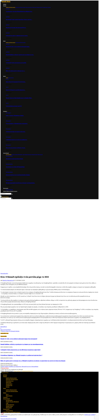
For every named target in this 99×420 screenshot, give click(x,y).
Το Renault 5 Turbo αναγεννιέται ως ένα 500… (16, 62)
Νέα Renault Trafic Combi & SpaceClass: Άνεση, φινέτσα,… (19, 19)
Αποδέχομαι (87, 414)
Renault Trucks (9, 406)
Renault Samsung (10, 404)
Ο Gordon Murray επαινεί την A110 (14, 106)
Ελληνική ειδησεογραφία (12, 379)
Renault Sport (9, 384)
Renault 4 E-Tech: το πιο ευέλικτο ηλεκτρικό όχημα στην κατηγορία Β (19, 339)
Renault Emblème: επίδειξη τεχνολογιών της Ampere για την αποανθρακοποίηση (22, 344)
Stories (7, 387)
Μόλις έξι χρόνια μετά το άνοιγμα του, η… (15, 70)
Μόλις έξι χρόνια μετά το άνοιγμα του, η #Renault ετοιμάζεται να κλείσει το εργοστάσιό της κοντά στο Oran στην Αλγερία (33, 361)
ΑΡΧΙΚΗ (4, 4)
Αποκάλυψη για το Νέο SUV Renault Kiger (15, 166)
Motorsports (9, 407)
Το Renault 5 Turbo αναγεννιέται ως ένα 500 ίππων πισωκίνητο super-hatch (20, 350)
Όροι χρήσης (17, 371)
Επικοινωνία (5, 188)
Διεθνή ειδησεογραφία (11, 378)
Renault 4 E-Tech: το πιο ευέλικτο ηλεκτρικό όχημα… (18, 46)
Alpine (4, 76)
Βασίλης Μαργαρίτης (8, 280)
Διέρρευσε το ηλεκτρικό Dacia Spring (14, 158)
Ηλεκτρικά (8, 382)
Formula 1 (5, 111)
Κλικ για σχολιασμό (6, 329)
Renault (4, 5)
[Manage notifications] (2, 413)
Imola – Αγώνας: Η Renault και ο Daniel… (15, 115)
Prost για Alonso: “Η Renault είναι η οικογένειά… (17, 123)
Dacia (4, 41)
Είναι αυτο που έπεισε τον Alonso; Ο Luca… (16, 147)
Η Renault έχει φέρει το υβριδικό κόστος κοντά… (17, 35)
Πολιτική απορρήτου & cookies (8, 418)
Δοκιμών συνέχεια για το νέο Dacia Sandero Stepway (18, 174)
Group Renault (6, 153)
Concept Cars (9, 385)
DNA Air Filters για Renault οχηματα (10, 191)
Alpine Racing (9, 395)
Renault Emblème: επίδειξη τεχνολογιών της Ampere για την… (20, 54)
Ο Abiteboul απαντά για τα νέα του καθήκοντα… (16, 139)
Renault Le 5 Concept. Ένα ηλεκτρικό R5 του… (16, 27)
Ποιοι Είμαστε (9, 189)
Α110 (7, 79)
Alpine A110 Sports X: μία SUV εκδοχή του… (15, 89)
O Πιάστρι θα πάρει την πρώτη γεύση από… (16, 131)
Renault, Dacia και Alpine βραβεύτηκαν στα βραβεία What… (19, 98)
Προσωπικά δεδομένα (27, 371)
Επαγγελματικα (9, 381)
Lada (7, 403)
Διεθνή (7, 8)
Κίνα (5, 326)
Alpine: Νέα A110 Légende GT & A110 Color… (16, 81)
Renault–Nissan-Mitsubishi (12, 401)
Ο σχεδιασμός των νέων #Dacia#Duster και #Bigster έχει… (19, 11)
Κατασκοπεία (9, 156)
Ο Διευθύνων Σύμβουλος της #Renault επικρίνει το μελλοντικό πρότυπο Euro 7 (21, 355)
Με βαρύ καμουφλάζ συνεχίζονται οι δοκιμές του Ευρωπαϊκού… (20, 182)
